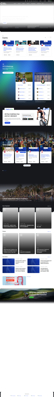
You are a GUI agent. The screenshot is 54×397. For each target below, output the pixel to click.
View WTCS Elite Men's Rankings (20, 101)
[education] (17, 174)
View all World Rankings (7, 72)
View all (49, 231)
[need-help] (14, 280)
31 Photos (21, 250)
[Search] (53, 3)
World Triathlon (3, 3)
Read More (4, 22)
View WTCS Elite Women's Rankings (40, 101)
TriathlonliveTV (26, 116)
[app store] (25, 119)
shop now (31, 297)
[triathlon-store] (12, 294)
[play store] (30, 119)
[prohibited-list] (39, 280)
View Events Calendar (27, 165)
